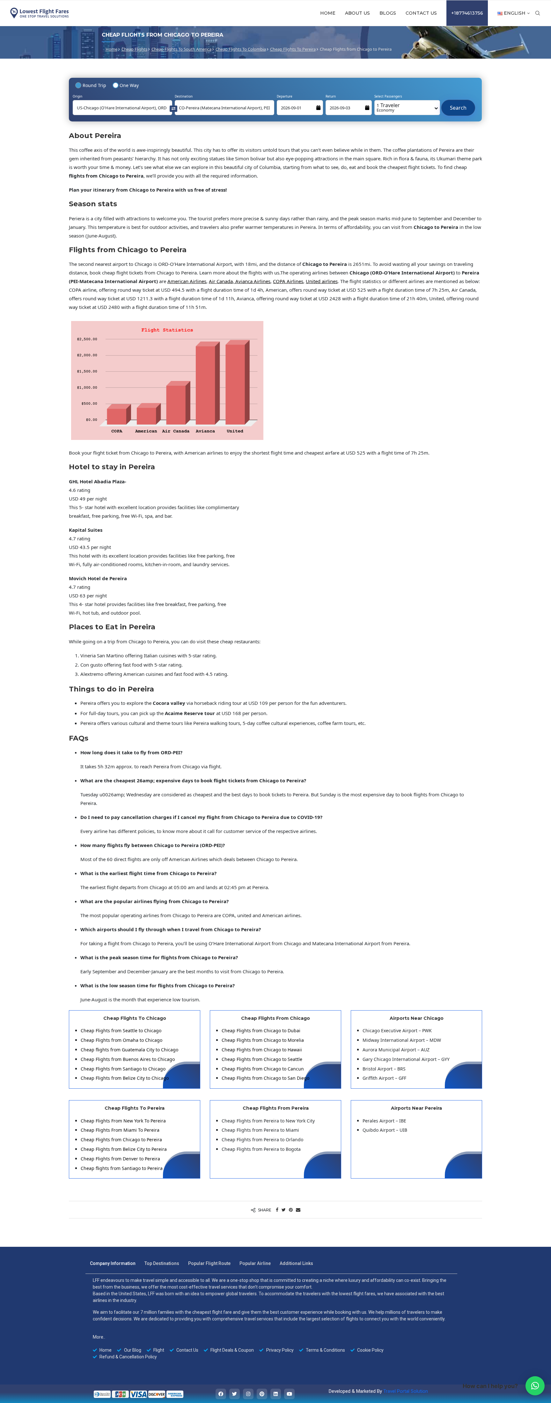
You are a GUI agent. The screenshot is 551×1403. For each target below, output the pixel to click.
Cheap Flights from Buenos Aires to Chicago (128, 1059)
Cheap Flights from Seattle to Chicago (121, 1030)
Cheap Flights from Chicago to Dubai (261, 1030)
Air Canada (221, 281)
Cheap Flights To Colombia (241, 49)
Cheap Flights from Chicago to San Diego (265, 1078)
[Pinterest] (262, 1394)
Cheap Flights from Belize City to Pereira (124, 1149)
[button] (535, 1385)
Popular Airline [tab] (255, 1263)
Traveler (388, 107)
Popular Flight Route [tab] (209, 1263)
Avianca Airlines (252, 281)
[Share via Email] (298, 1209)
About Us (357, 13)
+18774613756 (467, 13)
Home (327, 13)
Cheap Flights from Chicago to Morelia (263, 1040)
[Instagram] (248, 1394)
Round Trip (94, 85)
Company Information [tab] (113, 1263)
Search (458, 104)
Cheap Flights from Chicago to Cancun (263, 1069)
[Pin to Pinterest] (291, 1209)
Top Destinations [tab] (161, 1263)
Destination (184, 96)
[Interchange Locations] (173, 108)
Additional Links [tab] (296, 1263)
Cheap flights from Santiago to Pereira (122, 1168)
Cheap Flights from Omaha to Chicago (121, 1040)
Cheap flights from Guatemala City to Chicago (129, 1050)
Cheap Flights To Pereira (293, 49)
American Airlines (186, 281)
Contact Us (421, 13)
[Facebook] (221, 1394)
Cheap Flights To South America (181, 49)
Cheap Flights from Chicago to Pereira (121, 1139)
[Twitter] (234, 1394)
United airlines (322, 281)
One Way (129, 85)
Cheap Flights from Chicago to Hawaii (262, 1050)
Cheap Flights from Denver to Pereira (120, 1159)
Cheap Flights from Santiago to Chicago (123, 1069)
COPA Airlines (288, 281)
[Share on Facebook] (277, 1209)
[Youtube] (289, 1394)
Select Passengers (388, 96)
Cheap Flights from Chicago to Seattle (262, 1059)
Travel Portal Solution (405, 1391)
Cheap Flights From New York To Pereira (123, 1121)
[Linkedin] (275, 1394)
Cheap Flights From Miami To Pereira (120, 1130)
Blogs (387, 13)
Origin (77, 96)
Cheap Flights (134, 49)
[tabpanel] (271, 1318)
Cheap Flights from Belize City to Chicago (125, 1078)
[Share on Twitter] (284, 1209)
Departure (284, 96)
